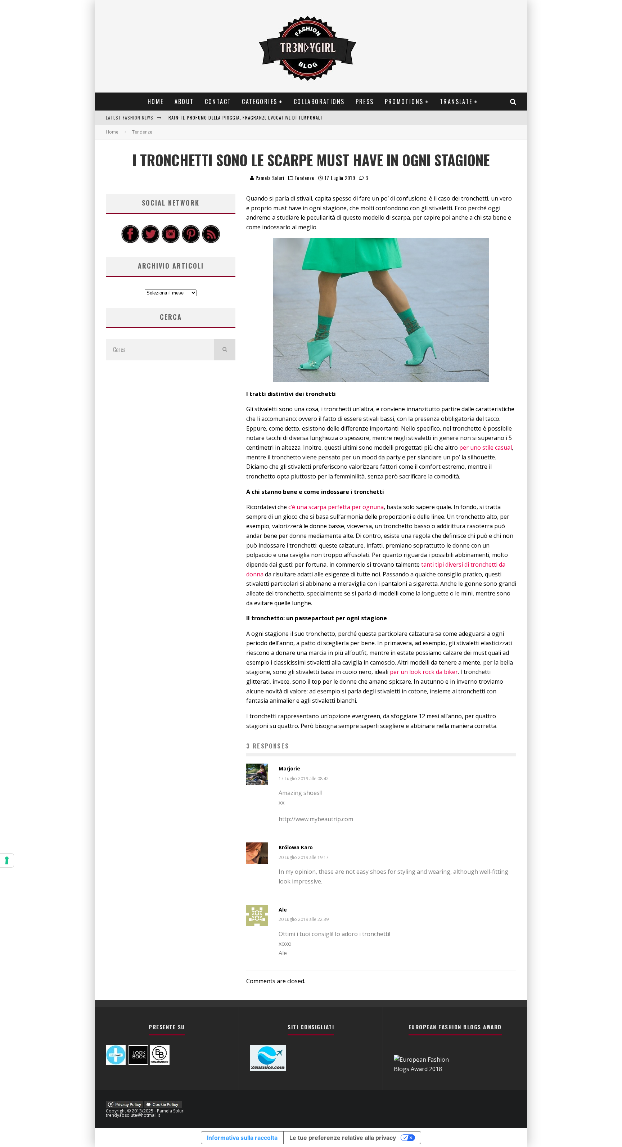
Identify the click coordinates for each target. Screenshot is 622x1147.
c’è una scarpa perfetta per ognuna (336, 507)
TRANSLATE (456, 101)
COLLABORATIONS (319, 101)
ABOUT (184, 101)
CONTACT (218, 101)
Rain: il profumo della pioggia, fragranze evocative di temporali (245, 117)
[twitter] (150, 241)
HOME (156, 101)
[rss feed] (211, 241)
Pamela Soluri (269, 177)
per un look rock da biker (424, 672)
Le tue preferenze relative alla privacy (342, 1137)
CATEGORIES (259, 101)
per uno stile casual (485, 447)
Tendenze (304, 178)
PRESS (365, 101)
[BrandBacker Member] (160, 1063)
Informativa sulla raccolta (242, 1137)
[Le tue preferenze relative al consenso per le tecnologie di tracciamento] (7, 860)
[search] (224, 349)
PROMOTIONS (404, 101)
